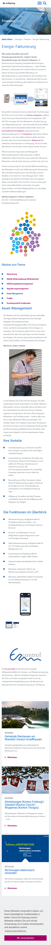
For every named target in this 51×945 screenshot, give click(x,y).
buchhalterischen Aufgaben (13, 130)
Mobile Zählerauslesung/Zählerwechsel (22, 278)
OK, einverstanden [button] (25, 938)
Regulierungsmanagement (18, 288)
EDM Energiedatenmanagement (20, 283)
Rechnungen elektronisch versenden (20, 871)
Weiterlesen (12, 757)
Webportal (36, 140)
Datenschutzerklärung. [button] (16, 931)
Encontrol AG (10, 668)
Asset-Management (15, 293)
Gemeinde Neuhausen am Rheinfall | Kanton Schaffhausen (23, 737)
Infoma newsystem (34, 115)
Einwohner (27, 134)
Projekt (10, 298)
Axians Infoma (7, 39)
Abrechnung (12, 274)
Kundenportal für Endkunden (19, 303)
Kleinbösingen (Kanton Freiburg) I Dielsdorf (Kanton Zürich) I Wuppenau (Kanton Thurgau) (24, 804)
